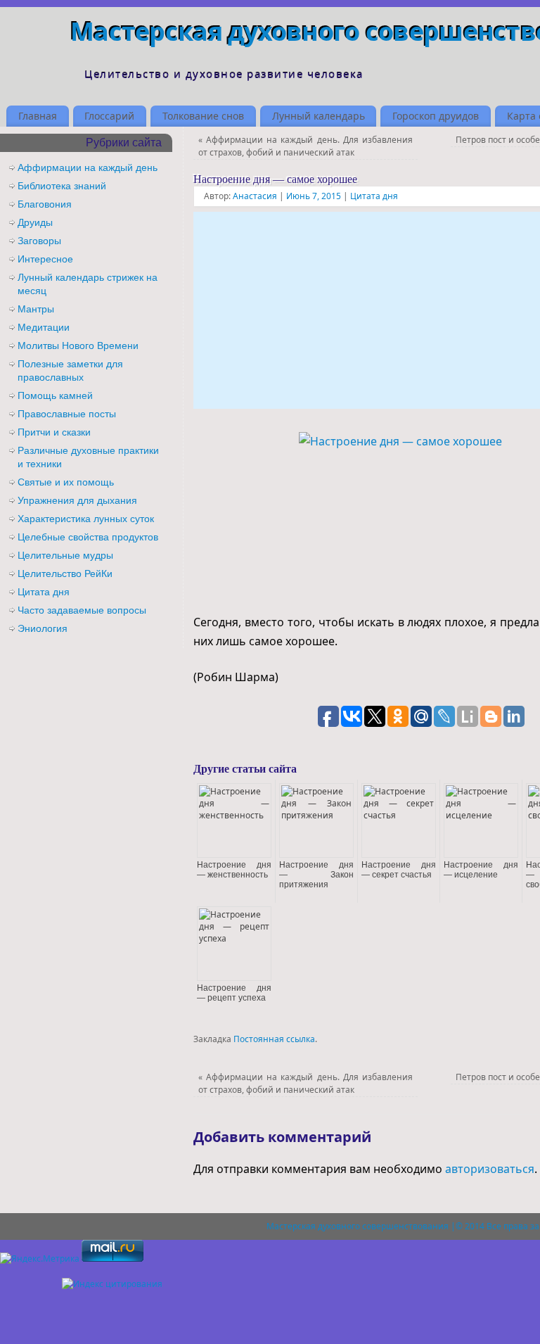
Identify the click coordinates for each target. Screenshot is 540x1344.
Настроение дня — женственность (234, 870)
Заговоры (39, 240)
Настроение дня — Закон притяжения (316, 874)
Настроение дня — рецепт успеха (234, 993)
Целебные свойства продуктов (88, 537)
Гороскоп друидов (435, 115)
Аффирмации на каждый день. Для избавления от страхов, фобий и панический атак (305, 146)
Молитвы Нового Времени (78, 345)
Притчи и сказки (54, 432)
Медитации (44, 327)
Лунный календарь (318, 115)
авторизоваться (489, 1169)
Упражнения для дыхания (77, 500)
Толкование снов (203, 115)
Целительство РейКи (65, 573)
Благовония (45, 204)
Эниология (43, 628)
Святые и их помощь (66, 482)
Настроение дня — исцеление (481, 870)
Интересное (45, 259)
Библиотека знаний (62, 185)
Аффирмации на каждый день (88, 167)
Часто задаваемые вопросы (82, 610)
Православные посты (67, 413)
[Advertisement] (366, 310)
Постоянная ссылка (274, 1039)
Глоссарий (109, 115)
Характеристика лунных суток (86, 518)
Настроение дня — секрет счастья (398, 870)
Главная (37, 115)
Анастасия (255, 196)
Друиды (35, 222)
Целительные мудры (65, 555)
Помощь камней (55, 395)
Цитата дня (374, 196)
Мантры (36, 309)
